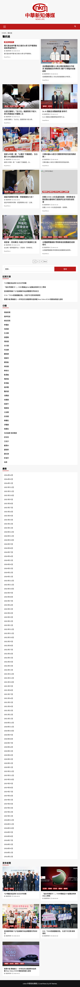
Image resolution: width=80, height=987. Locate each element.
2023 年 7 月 (8, 601)
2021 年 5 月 (8, 702)
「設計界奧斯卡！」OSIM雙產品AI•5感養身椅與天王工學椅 (25, 287)
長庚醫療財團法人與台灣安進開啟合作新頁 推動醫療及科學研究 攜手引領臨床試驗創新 (58, 68)
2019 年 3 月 (8, 808)
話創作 (6, 404)
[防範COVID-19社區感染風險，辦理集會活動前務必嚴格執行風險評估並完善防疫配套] (59, 182)
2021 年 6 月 (8, 698)
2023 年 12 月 (9, 581)
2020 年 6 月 (8, 747)
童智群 (60, 61)
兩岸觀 (6, 387)
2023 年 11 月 (9, 585)
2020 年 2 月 (8, 763)
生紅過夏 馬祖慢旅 (10, 433)
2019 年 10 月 (9, 779)
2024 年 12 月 (9, 532)
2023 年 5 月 (8, 609)
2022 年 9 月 (8, 641)
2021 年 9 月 (8, 686)
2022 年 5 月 (8, 658)
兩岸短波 (7, 316)
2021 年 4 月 (8, 706)
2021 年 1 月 (8, 718)
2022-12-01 (17, 159)
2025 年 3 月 (8, 520)
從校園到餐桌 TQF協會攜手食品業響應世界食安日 (21, 291)
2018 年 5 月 (8, 844)
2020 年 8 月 (8, 739)
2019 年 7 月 (8, 792)
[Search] (75, 26)
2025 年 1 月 (8, 528)
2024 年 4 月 (8, 564)
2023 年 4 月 (8, 613)
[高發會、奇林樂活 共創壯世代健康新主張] (20, 227)
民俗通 (6, 416)
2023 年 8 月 (8, 597)
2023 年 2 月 (8, 621)
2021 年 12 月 (9, 674)
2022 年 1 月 (8, 670)
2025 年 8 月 (8, 503)
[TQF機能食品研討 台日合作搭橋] (20, 879)
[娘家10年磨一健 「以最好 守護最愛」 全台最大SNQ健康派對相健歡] (20, 139)
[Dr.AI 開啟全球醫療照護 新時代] (59, 96)
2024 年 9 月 (8, 544)
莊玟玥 (11, 42)
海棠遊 (6, 329)
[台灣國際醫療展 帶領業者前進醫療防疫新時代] (59, 227)
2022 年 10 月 (9, 637)
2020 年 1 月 (8, 767)
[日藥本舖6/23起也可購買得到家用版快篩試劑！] (59, 139)
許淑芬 (6, 458)
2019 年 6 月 (8, 796)
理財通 (6, 341)
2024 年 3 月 (8, 568)
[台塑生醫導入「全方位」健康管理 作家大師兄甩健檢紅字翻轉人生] (20, 96)
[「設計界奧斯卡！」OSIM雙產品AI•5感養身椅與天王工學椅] (59, 879)
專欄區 (6, 420)
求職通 (6, 425)
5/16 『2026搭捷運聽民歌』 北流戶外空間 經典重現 (22, 295)
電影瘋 (6, 379)
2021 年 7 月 (8, 694)
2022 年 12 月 (9, 629)
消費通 (6, 395)
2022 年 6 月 (8, 654)
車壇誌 (6, 325)
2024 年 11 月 (9, 536)
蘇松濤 (6, 454)
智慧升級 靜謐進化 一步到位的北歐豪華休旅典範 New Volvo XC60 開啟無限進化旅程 (33, 299)
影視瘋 (6, 383)
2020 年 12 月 (9, 723)
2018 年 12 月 (9, 820)
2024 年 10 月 (9, 540)
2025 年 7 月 (8, 507)
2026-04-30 (55, 936)
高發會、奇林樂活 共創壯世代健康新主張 (20, 242)
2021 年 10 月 (9, 682)
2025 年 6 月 (8, 512)
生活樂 (6, 149)
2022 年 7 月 (8, 650)
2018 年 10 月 (9, 828)
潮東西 (6, 358)
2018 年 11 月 (9, 824)
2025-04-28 (17, 51)
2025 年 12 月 (9, 487)
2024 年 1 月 (8, 576)
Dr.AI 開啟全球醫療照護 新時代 (54, 111)
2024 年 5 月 (8, 560)
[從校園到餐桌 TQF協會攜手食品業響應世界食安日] (20, 916)
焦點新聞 (45, 191)
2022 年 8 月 (8, 645)
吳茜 (5, 462)
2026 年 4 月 (8, 479)
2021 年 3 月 (8, 710)
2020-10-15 (55, 247)
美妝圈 (6, 366)
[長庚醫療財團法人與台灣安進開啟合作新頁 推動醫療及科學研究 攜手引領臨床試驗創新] (59, 51)
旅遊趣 (6, 337)
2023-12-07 (55, 114)
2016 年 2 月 (8, 856)
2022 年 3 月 (8, 666)
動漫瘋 (6, 375)
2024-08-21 (55, 74)
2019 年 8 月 (8, 787)
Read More (7, 57)
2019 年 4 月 (8, 804)
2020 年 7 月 (8, 743)
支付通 (6, 345)
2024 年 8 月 (8, 548)
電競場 (6, 408)
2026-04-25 (17, 973)
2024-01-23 (17, 116)
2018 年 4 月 (8, 848)
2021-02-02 (17, 199)
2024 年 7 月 (8, 552)
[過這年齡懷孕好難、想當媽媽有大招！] (20, 182)
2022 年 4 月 (8, 662)
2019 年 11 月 (9, 775)
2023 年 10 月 (9, 589)
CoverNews (42, 984)
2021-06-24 (55, 159)
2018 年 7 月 (8, 840)
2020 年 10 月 (9, 731)
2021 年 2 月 (8, 714)
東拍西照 (7, 321)
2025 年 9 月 (8, 499)
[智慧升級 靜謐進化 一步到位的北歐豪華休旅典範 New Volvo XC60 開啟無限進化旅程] (20, 954)
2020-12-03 (17, 245)
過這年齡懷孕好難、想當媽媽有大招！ (19, 197)
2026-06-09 (55, 898)
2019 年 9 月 (8, 783)
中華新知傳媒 (40, 15)
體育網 (6, 354)
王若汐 (6, 441)
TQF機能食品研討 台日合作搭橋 (15, 283)
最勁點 (6, 362)
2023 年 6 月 (8, 605)
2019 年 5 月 (8, 800)
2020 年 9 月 (8, 735)
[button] (4, 26)
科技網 (44, 237)
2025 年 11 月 (9, 491)
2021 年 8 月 (8, 690)
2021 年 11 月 (9, 678)
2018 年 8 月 (8, 836)
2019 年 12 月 (9, 771)
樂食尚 (6, 370)
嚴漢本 (55, 61)
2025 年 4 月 (8, 516)
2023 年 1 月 (8, 625)
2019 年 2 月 (8, 812)
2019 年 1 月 (8, 816)
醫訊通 (6, 42)
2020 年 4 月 (8, 755)
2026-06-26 (17, 896)
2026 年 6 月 (8, 475)
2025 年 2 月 (8, 524)
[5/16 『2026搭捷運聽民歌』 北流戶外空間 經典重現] (59, 916)
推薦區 (6, 429)
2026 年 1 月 (8, 483)
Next (45, 261)
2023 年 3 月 (8, 617)
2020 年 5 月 (8, 751)
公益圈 (6, 412)
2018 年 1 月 (8, 852)
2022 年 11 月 (9, 633)
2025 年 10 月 (9, 495)
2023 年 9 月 (8, 593)
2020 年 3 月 (8, 759)
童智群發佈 (8, 51)
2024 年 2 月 (8, 572)
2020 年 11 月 (9, 727)
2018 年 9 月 (8, 832)
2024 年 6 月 (8, 556)
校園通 (6, 400)
